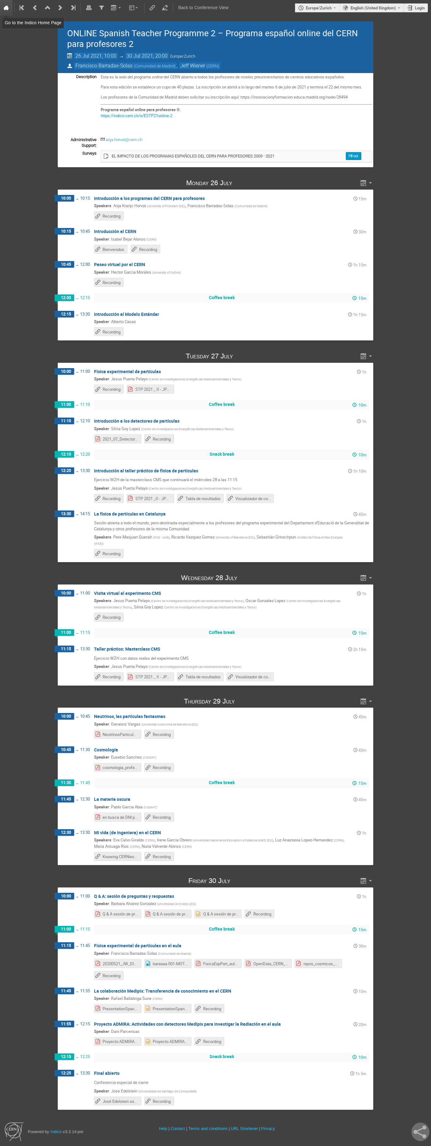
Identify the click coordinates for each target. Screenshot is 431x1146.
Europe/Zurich (319, 8)
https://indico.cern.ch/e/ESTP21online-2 (136, 115)
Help (163, 1128)
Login (420, 8)
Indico (56, 1131)
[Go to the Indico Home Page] (6, 8)
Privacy (268, 1128)
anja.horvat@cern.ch (124, 139)
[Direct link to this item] (241, 182)
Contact (178, 1128)
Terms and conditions (207, 1128)
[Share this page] (420, 1131)
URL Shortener (244, 1128)
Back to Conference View (203, 8)
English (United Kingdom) (373, 8)
